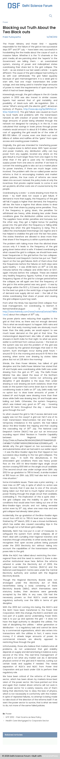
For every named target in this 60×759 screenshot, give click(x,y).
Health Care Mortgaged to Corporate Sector (27, 720)
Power (5, 22)
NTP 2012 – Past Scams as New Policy (23, 717)
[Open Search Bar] (50, 15)
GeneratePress (50, 755)
